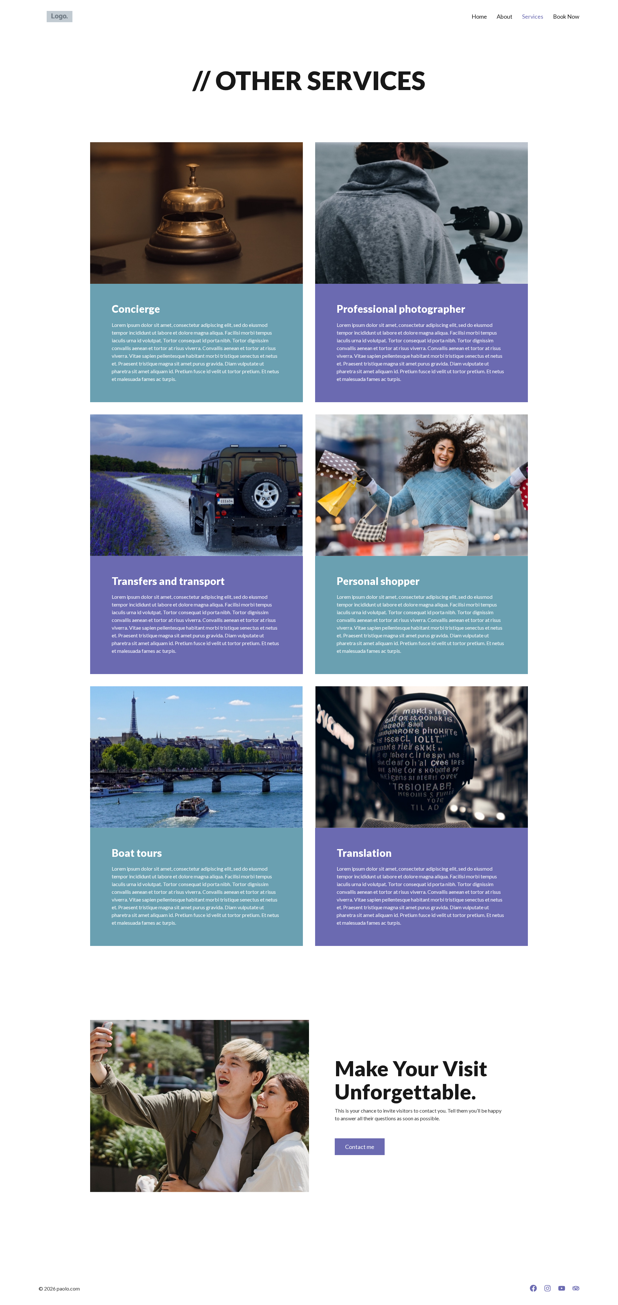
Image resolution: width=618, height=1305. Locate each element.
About (504, 16)
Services (532, 16)
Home (479, 16)
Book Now (566, 16)
